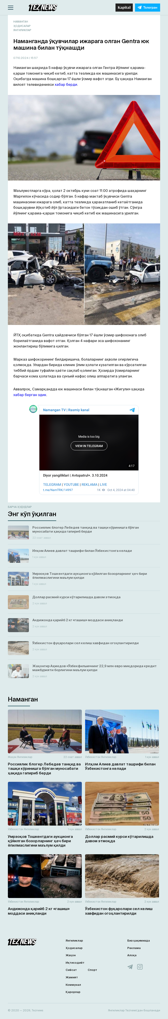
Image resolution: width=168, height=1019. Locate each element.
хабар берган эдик (29, 395)
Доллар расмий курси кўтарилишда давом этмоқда (119, 838)
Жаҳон (12, 757)
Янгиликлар (22, 30)
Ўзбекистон (92, 757)
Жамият (72, 977)
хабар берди (66, 84)
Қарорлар (73, 992)
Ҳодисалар (22, 26)
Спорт (92, 970)
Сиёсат (71, 970)
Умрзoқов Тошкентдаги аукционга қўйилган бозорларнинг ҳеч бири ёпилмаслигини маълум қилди (40, 840)
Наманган (20, 21)
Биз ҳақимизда (138, 940)
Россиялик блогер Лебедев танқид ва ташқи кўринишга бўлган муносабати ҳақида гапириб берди (44, 768)
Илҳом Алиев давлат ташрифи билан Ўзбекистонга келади (120, 766)
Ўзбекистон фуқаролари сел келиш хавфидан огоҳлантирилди (118, 911)
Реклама (134, 948)
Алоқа (131, 955)
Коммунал (73, 984)
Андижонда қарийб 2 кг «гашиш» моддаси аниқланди (39, 911)
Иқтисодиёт (75, 962)
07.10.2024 (21, 58)
